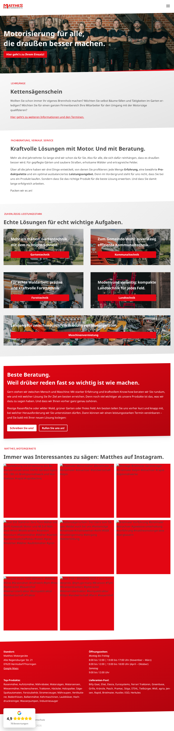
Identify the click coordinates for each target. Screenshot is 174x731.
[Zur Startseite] (13, 6)
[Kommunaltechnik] (130, 247)
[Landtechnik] (130, 290)
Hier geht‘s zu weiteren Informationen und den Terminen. (47, 117)
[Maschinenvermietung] (87, 330)
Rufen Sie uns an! (53, 428)
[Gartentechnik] (43, 247)
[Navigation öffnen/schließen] (168, 6)
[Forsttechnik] (43, 290)
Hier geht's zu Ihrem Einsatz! (25, 54)
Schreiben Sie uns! (22, 428)
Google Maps (11, 668)
